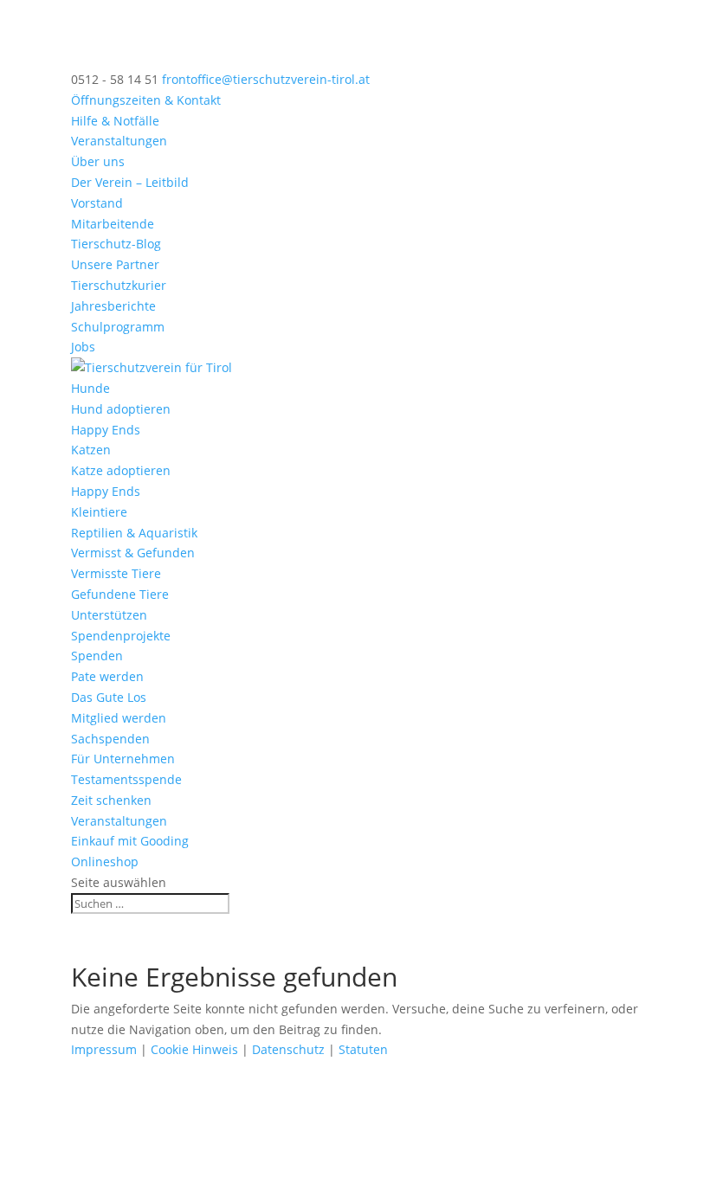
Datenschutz (288, 1049)
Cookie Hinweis (194, 1049)
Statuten (363, 1049)
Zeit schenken (111, 800)
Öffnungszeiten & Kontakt (146, 100)
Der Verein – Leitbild (130, 182)
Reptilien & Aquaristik (134, 532)
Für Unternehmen (123, 758)
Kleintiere (99, 512)
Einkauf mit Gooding (130, 841)
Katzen (91, 449)
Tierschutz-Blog (116, 243)
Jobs (83, 346)
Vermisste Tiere (116, 573)
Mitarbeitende (112, 223)
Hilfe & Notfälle (115, 121)
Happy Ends (105, 429)
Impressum (104, 1049)
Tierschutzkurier (118, 285)
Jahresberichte (113, 306)
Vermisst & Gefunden (133, 552)
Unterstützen (109, 615)
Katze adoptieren (121, 470)
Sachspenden (110, 738)
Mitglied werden (118, 718)
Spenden (97, 655)
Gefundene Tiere (120, 594)
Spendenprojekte (121, 635)
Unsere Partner (115, 264)
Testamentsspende (126, 779)
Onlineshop (105, 861)
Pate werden (107, 676)
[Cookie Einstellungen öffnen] (130, 1185)
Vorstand (97, 203)
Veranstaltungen (119, 140)
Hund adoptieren (121, 409)
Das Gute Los (108, 697)
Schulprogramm (118, 326)
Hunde (90, 388)
